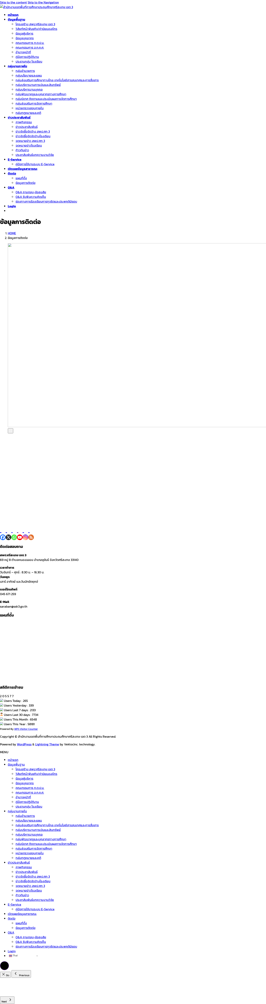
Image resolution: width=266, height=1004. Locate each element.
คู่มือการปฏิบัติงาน (27, 56)
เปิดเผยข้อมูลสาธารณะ (22, 913)
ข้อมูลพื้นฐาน (16, 764)
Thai (15, 955)
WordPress (24, 744)
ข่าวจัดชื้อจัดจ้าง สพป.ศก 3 (33, 131)
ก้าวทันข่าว (22, 150)
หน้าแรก (13, 759)
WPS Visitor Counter (26, 729)
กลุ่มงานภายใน (17, 811)
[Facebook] (3, 532)
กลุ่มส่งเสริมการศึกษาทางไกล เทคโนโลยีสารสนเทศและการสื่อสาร (57, 80)
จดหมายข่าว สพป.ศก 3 (30, 140)
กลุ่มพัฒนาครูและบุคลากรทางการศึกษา (41, 94)
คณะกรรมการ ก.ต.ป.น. (30, 42)
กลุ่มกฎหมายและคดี (28, 112)
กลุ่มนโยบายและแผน (29, 75)
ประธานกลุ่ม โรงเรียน (29, 61)
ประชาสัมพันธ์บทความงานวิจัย (35, 154)
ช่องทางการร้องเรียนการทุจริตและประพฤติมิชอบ (46, 201)
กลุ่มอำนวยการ (25, 70)
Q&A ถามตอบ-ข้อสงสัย (31, 192)
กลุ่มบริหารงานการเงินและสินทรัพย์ (38, 84)
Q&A (11, 932)
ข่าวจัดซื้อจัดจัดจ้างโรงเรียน (33, 136)
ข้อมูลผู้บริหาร (24, 33)
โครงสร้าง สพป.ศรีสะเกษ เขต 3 (35, 24)
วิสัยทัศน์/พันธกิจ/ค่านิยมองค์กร (36, 28)
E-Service (14, 904)
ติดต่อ (11, 918)
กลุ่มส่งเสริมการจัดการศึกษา (34, 103)
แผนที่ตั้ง (21, 178)
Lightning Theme (47, 744)
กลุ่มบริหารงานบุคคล (29, 89)
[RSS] (31, 532)
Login (12, 951)
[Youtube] (20, 532)
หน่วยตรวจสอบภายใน (30, 108)
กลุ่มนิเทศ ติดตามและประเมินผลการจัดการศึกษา (46, 98)
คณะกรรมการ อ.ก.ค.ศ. (30, 47)
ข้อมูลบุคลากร (25, 38)
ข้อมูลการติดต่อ (25, 182)
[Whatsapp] (14, 532)
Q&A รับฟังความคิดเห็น (31, 196)
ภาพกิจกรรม (24, 122)
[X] (8, 532)
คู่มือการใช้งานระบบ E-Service (35, 164)
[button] (4, 965)
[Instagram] (25, 532)
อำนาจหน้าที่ (23, 52)
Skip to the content (13, 2)
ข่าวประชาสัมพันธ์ (27, 126)
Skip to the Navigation (43, 2)
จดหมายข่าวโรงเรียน (29, 145)
